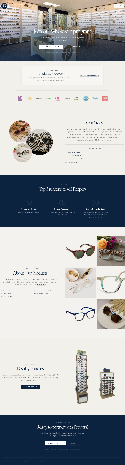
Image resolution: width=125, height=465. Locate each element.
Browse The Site (75, 47)
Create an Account (50, 47)
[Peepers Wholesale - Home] (12, 6)
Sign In (74, 443)
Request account (30, 387)
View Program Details (88, 75)
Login (119, 6)
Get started (41, 285)
